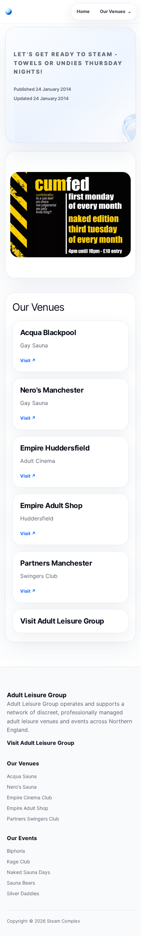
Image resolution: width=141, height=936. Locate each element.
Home (83, 11)
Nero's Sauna (22, 787)
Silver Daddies (23, 893)
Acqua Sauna (22, 776)
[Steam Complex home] (8, 12)
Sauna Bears (21, 883)
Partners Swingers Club (33, 819)
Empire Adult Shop (27, 808)
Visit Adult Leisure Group (40, 742)
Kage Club (18, 861)
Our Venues (115, 11)
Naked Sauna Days (28, 872)
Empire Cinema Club (29, 797)
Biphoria (16, 851)
